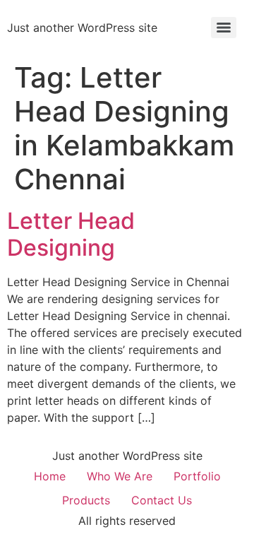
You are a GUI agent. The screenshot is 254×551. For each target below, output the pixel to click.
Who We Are (119, 476)
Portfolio (197, 476)
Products (86, 500)
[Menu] (223, 27)
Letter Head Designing (71, 234)
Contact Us (161, 500)
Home (50, 476)
